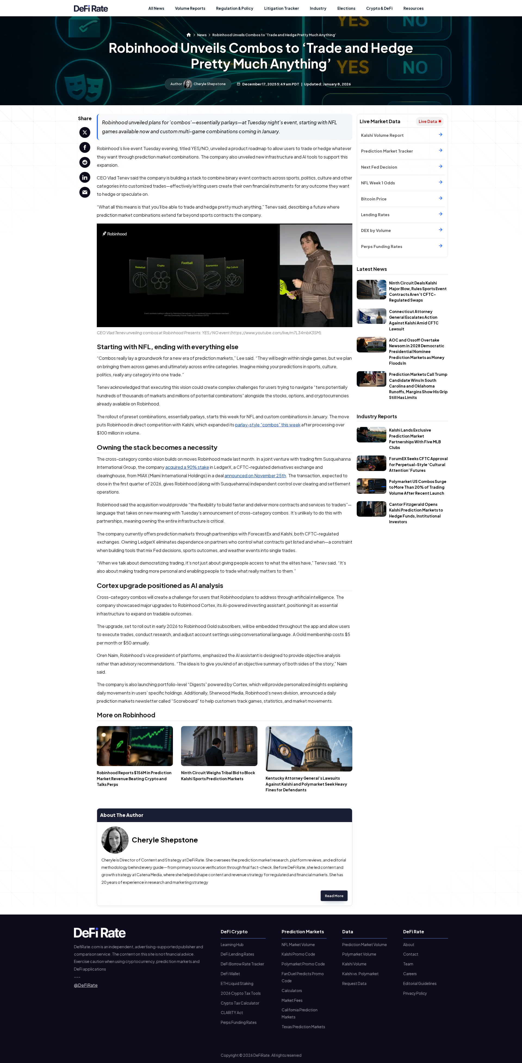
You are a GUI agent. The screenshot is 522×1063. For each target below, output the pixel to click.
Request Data (354, 983)
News (202, 35)
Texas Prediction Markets (303, 1026)
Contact (410, 954)
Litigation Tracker (281, 8)
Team (408, 964)
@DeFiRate (86, 985)
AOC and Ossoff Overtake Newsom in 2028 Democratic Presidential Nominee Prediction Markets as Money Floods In (417, 351)
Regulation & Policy (234, 8)
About (408, 944)
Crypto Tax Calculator (240, 1003)
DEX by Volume (376, 230)
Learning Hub (232, 944)
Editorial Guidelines (420, 983)
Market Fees (292, 1000)
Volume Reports (190, 8)
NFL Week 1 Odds (378, 182)
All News (156, 8)
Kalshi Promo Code (298, 954)
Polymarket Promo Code (303, 964)
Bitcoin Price (374, 198)
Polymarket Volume (359, 954)
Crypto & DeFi (379, 8)
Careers (410, 973)
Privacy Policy (415, 993)
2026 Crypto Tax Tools (241, 993)
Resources (413, 8)
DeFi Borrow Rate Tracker (242, 964)
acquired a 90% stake (187, 467)
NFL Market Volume (298, 944)
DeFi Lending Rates (237, 954)
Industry (318, 8)
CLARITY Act (232, 1012)
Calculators (292, 990)
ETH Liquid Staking (237, 983)
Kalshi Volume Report (382, 135)
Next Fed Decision (379, 167)
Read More (334, 896)
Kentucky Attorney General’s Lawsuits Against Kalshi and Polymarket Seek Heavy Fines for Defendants (306, 784)
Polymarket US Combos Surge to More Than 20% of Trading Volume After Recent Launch (417, 487)
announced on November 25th (255, 475)
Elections (346, 8)
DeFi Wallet (230, 973)
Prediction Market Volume (364, 944)
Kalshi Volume (354, 964)
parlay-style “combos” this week (267, 424)
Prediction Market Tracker (387, 150)
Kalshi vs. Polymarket (360, 973)
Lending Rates (375, 214)
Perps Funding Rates (381, 246)
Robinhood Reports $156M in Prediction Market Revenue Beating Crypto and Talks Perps (134, 778)
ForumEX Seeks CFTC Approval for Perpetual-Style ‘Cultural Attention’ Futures (418, 464)
